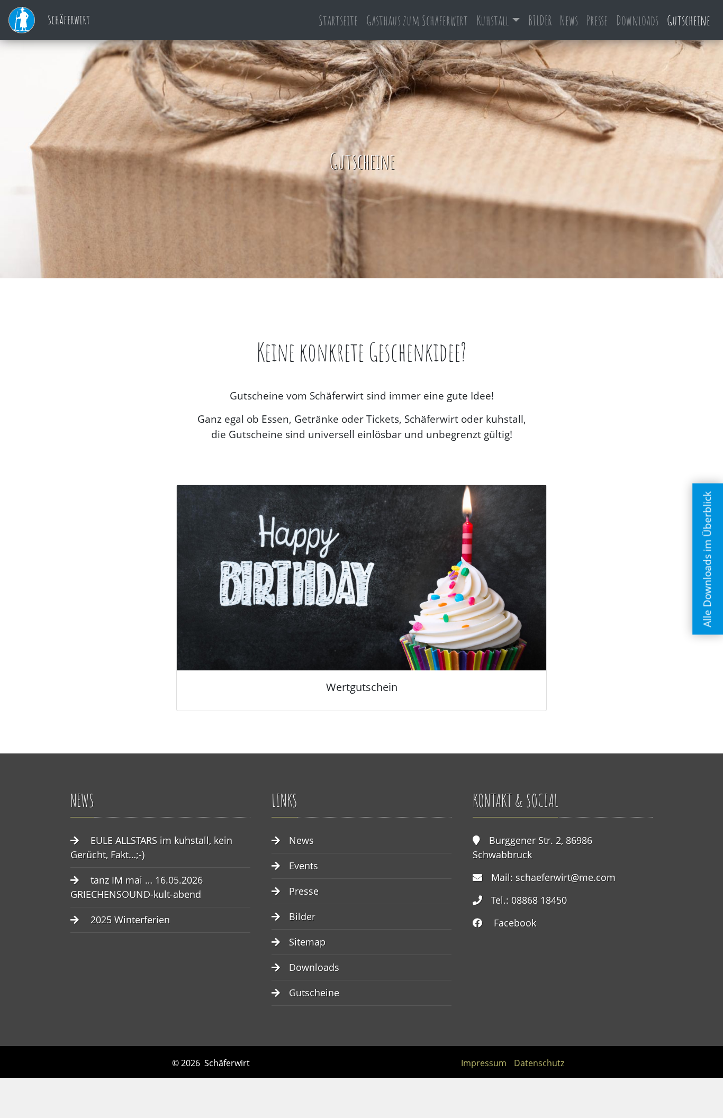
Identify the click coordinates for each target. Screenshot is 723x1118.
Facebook (515, 922)
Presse (597, 20)
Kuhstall (492, 20)
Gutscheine (688, 20)
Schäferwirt (68, 20)
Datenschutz (539, 1063)
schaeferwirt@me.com (566, 877)
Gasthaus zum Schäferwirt (417, 20)
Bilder (302, 916)
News (569, 20)
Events (303, 865)
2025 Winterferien (130, 919)
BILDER (540, 20)
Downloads (637, 20)
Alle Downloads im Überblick (707, 559)
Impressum (484, 1063)
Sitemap (307, 941)
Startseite (338, 20)
